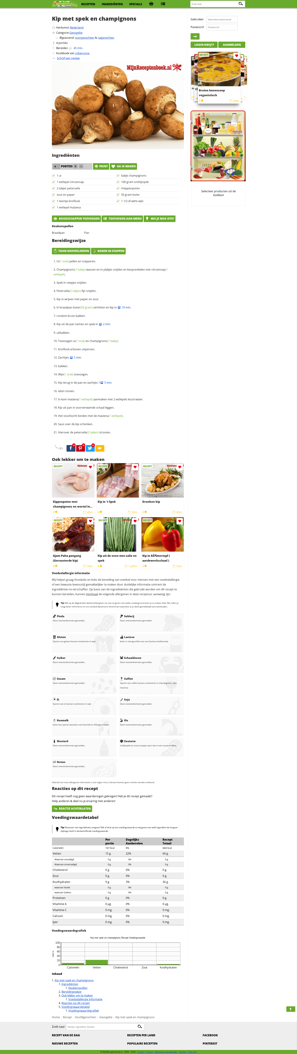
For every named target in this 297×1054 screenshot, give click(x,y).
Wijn (65, 374)
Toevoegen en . (88, 341)
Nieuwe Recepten (65, 1043)
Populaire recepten (142, 1043)
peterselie (86, 432)
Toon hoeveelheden (73, 251)
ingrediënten (112, 4)
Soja (127, 699)
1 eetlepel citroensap (70, 182)
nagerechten (106, 38)
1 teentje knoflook (68, 201)
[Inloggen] (195, 36)
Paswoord (197, 27)
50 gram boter (130, 195)
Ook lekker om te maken (77, 995)
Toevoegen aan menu (125, 218)
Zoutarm (130, 741)
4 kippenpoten (130, 188)
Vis (126, 720)
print (103, 166)
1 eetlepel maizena (69, 207)
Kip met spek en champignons (74, 980)
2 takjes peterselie (68, 188)
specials (135, 4)
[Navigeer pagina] (290, 1009)
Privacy (149, 1051)
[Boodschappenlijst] (151, 4)
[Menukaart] (163, 4)
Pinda (60, 616)
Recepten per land (141, 1035)
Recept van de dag (66, 1035)
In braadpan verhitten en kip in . (94, 307)
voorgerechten (84, 38)
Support (183, 1051)
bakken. (63, 366)
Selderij (129, 616)
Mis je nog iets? (162, 218)
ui (79, 341)
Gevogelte (75, 33)
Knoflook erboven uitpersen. (76, 349)
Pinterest (210, 1043)
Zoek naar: (58, 1027)
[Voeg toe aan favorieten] (90, 467)
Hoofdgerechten (85, 1017)
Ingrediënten (70, 984)
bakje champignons (133, 175)
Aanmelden (232, 45)
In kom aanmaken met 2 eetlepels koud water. (100, 399)
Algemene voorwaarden (166, 1051)
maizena (80, 399)
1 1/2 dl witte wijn (132, 201)
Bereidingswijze (71, 992)
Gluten (61, 637)
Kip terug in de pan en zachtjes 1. (85, 382)
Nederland (77, 27)
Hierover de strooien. (84, 432)
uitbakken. (63, 333)
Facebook (210, 1035)
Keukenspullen (77, 988)
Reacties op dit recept (76, 1003)
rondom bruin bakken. (71, 316)
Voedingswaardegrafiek (83, 1011)
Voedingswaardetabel (76, 1007)
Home (56, 1017)
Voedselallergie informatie (85, 999)
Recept (67, 1017)
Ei (58, 699)
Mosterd (62, 741)
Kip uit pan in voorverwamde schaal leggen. (86, 407)
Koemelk (63, 720)
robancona (82, 53)
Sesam (61, 678)
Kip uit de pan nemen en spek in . (84, 324)
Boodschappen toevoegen (79, 218)
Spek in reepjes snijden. (72, 282)
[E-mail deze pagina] (99, 448)
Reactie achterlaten (74, 808)
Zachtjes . (70, 357)
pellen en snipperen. (76, 261)
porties (63, 43)
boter (83, 307)
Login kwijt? (204, 45)
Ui (63, 261)
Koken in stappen (110, 251)
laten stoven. (66, 391)
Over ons (192, 1051)
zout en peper (66, 195)
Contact (141, 1051)
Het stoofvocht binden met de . (90, 416)
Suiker (61, 658)
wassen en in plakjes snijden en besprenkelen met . (111, 272)
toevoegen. (73, 374)
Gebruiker (197, 19)
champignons (104, 341)
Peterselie (69, 291)
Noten (61, 762)
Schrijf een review (68, 58)
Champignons (71, 269)
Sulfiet (128, 678)
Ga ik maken (126, 166)
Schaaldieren (132, 658)
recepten (88, 4)
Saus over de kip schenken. (75, 424)
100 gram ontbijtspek (135, 182)
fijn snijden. (76, 291)
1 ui (59, 175)
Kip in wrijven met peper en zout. (78, 299)
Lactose (129, 637)
